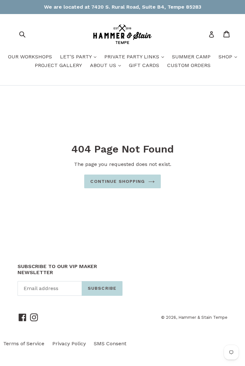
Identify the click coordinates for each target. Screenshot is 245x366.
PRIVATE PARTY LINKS (135, 56)
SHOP (229, 56)
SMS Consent (110, 343)
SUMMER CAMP (191, 57)
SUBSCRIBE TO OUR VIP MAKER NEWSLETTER (57, 269)
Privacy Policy (69, 343)
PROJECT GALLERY (58, 65)
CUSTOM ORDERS (189, 65)
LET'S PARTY (80, 56)
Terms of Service (23, 343)
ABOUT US (107, 65)
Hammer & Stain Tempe (202, 317)
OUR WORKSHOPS (30, 57)
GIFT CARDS (144, 65)
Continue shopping (117, 181)
